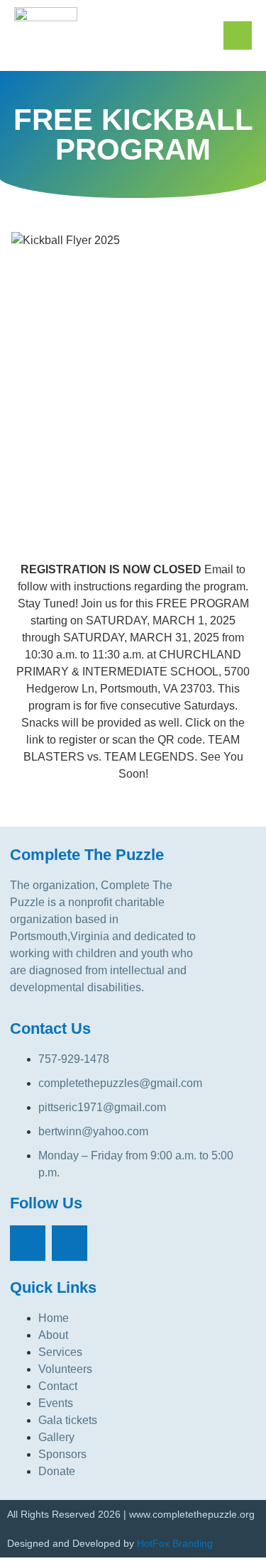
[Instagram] (69, 1243)
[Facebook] (27, 1243)
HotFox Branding (175, 1543)
